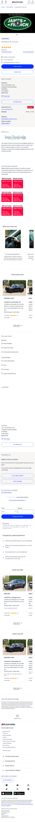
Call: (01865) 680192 (17, 475)
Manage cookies (6, 750)
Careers (4, 737)
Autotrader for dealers (12, 770)
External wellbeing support (9, 747)
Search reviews (18, 516)
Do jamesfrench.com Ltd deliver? (16, 552)
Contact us (5, 733)
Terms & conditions (7, 743)
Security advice (6, 731)
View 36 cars (17, 66)
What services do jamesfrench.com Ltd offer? (18, 546)
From (2, 508)
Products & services (12, 756)
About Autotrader (7, 735)
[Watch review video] (17, 23)
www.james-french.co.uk (9, 119)
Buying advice (10, 761)
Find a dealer (9, 7)
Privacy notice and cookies (9, 741)
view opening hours (7, 109)
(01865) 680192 (5, 123)
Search (32, 3)
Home (2, 7)
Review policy (6, 745)
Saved (29, 3)
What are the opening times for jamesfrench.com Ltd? (15, 558)
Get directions (17, 102)
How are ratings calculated (16, 500)
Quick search (9, 766)
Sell (6, 3)
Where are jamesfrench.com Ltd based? (18, 541)
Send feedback (7, 780)
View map (7, 96)
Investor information (7, 739)
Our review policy (28, 52)
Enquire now (17, 72)
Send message (17, 481)
